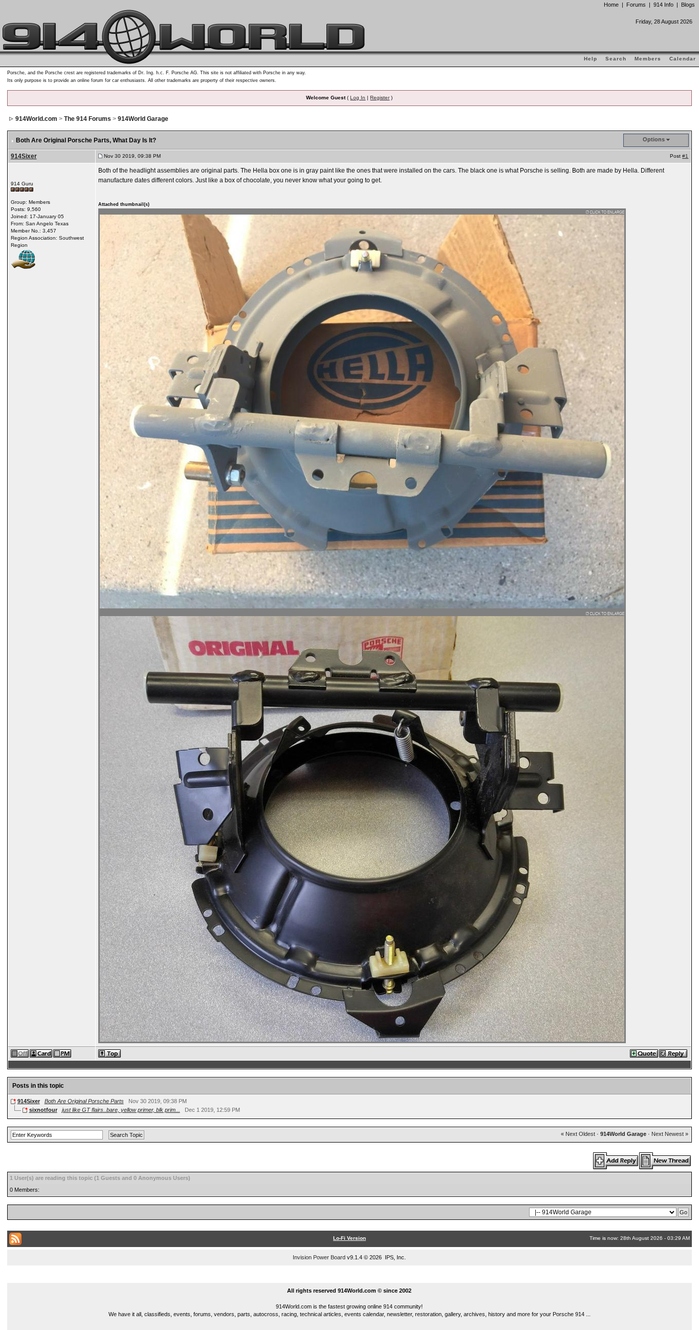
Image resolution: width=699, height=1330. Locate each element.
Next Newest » (669, 1134)
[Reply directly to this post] (673, 1053)
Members (648, 58)
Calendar (682, 58)
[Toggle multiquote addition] (644, 1053)
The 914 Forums (87, 118)
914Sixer (24, 156)
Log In (357, 97)
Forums (636, 5)
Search (615, 58)
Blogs (688, 5)
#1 (685, 156)
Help (590, 58)
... (350, 1279)
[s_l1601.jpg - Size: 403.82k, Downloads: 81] (362, 826)
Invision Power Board (319, 1257)
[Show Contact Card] (41, 1053)
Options (654, 139)
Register (379, 97)
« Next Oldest (578, 1134)
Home (611, 5)
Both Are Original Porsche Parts (84, 1101)
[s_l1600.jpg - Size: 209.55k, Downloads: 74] (362, 409)
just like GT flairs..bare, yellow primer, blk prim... (121, 1110)
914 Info (663, 5)
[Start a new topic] (665, 1160)
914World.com (36, 118)
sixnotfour (43, 1110)
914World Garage (143, 118)
